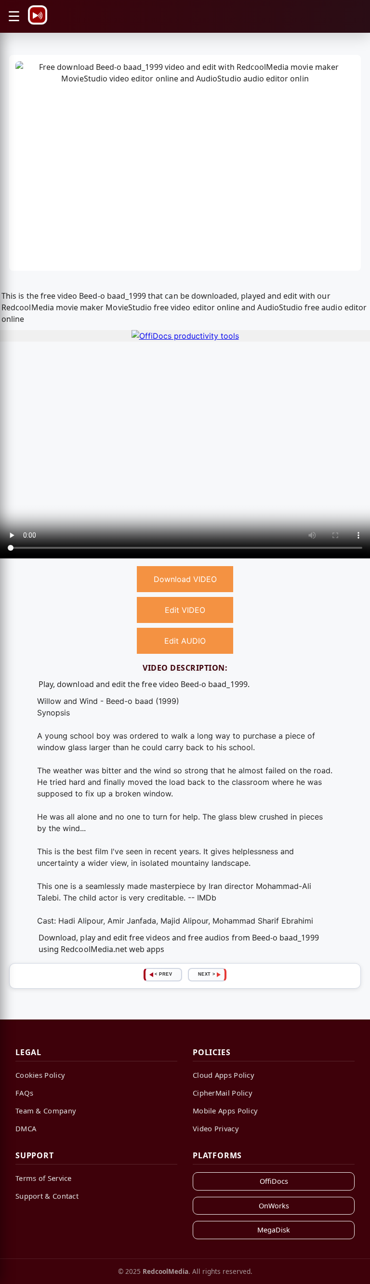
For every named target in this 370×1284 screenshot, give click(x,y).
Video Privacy (216, 1128)
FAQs (24, 1093)
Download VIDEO (185, 579)
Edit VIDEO (185, 610)
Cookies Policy (40, 1075)
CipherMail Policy (222, 1093)
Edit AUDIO (185, 641)
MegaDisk (273, 1229)
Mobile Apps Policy (225, 1110)
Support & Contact (47, 1196)
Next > (206, 974)
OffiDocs (274, 1181)
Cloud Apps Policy (223, 1075)
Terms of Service (43, 1178)
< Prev (163, 974)
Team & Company (45, 1110)
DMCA (25, 1128)
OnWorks (274, 1205)
